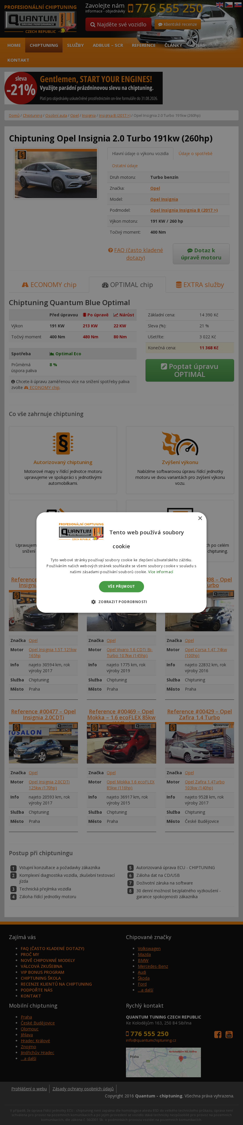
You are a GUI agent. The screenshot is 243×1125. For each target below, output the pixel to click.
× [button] (200, 518)
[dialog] (121, 562)
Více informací (160, 571)
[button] (121, 601)
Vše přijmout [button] (121, 586)
